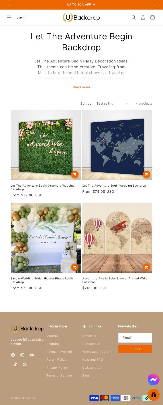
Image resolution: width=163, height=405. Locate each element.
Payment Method (59, 351)
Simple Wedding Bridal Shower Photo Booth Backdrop (42, 280)
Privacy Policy (57, 367)
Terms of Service (59, 375)
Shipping (53, 344)
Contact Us (90, 344)
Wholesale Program (96, 351)
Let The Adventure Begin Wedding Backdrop (114, 185)
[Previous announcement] (8, 4)
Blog (85, 375)
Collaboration (92, 367)
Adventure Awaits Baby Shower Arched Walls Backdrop (114, 280)
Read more (81, 87)
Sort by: (86, 103)
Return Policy (56, 359)
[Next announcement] (154, 4)
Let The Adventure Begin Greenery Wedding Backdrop (43, 187)
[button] (9, 17)
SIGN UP (135, 349)
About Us (89, 336)
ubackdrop (28, 398)
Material (52, 336)
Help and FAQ (92, 359)
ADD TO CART (75, 174)
